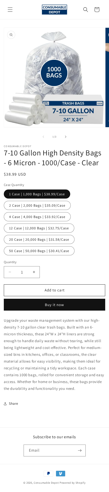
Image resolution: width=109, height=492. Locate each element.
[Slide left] (43, 136)
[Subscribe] (79, 450)
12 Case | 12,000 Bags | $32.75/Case (39, 228)
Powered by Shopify (73, 482)
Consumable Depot (46, 482)
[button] (10, 9)
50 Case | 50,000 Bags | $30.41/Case (39, 251)
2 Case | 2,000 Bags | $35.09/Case (37, 205)
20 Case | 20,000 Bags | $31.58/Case (39, 239)
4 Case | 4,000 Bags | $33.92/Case (37, 216)
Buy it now (54, 304)
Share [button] (13, 403)
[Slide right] (65, 136)
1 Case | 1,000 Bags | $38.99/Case (37, 194)
